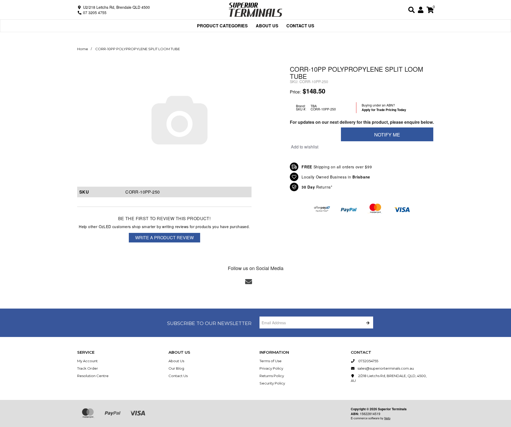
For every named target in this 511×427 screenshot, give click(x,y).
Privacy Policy (271, 368)
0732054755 (367, 361)
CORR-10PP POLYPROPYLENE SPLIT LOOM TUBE (137, 49)
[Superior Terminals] (255, 9)
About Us (267, 26)
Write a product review (164, 237)
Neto (387, 418)
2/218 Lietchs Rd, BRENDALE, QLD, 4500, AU (389, 378)
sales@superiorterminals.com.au (385, 368)
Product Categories (222, 26)
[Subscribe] (367, 322)
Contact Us (300, 26)
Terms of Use (270, 361)
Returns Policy (271, 376)
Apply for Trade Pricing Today (384, 109)
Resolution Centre (93, 376)
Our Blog (176, 368)
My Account (87, 361)
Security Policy (272, 383)
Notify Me (387, 134)
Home (82, 49)
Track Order (87, 368)
